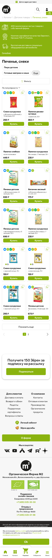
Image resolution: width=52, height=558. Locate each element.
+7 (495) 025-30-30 (26, 502)
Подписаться (26, 371)
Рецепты (14, 405)
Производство (38, 405)
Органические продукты (38, 410)
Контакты (38, 397)
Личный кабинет (28, 422)
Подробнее (6, 53)
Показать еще (26, 326)
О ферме (26, 437)
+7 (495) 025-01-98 (26, 515)
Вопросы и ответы (14, 415)
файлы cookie (20, 531)
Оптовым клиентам (38, 401)
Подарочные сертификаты (14, 410)
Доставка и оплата (14, 397)
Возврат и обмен (14, 401)
